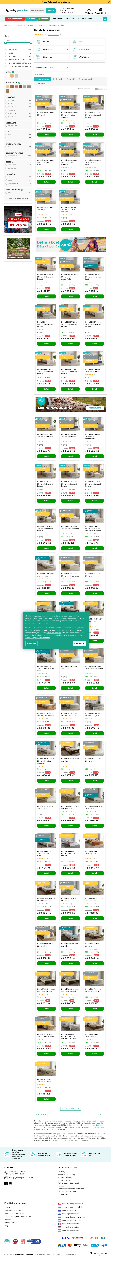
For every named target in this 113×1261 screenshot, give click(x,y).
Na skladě (20, 50)
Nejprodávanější (86, 79)
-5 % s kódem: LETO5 (20, 63)
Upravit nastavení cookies (66, 1255)
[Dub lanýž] (29, 86)
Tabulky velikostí (11, 1223)
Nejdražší (71, 79)
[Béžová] (12, 76)
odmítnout (41, 635)
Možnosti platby (64, 1180)
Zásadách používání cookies (37, 638)
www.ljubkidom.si (69, 1210)
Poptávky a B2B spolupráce (15, 1210)
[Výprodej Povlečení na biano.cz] (23, 1241)
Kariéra (7, 1207)
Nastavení (31, 644)
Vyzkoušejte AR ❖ (20, 60)
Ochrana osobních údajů (67, 1191)
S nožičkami (19, 165)
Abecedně (40, 83)
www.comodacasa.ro (70, 1224)
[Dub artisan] (8, 91)
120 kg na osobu (19, 156)
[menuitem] (15, 18)
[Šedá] (16, 76)
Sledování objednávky (66, 1175)
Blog (6, 1226)
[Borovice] (8, 86)
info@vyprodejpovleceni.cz (21, 1178)
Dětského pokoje (19, 183)
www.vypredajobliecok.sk (72, 1207)
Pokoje (19, 180)
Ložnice (19, 177)
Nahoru (42, 1115)
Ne (19, 138)
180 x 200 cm (19, 117)
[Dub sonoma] (24, 86)
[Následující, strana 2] (100, 1115)
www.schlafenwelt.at (70, 1230)
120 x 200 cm (19, 107)
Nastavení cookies (54, 633)
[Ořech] (20, 86)
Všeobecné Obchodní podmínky (71, 1189)
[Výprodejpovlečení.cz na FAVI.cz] (15, 1241)
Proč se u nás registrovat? (14, 1214)
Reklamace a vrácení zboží (68, 1183)
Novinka (20, 56)
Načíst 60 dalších (70, 1109)
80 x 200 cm (19, 100)
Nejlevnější (58, 79)
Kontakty (61, 1186)
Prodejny (61, 1172)
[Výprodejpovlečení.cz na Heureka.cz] (7, 1241)
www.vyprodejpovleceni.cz (73, 1204)
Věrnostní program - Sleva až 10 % (18, 1217)
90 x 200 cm (19, 103)
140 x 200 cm (19, 110)
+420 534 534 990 (17, 1172)
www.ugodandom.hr (70, 1214)
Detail (46, 135)
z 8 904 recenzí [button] (53, 34)
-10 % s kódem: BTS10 (20, 66)
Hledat (51, 11)
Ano (19, 134)
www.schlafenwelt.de (70, 1227)
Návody (7, 1220)
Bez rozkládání (19, 125)
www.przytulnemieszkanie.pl (73, 1217)
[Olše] (16, 86)
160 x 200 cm (19, 113)
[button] (60, 35)
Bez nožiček (19, 168)
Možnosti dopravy (65, 1177)
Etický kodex (63, 1194)
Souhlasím (79, 643)
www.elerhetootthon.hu (72, 1220)
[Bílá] (8, 76)
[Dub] (12, 86)
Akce (20, 53)
